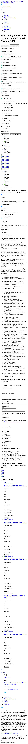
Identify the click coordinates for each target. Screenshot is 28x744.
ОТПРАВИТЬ (5, 417)
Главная (6, 15)
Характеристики (5, 45)
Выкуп (5, 22)
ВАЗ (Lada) (7, 29)
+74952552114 (7, 677)
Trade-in (6, 20)
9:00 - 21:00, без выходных (11, 689)
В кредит (6, 518)
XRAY (5, 30)
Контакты (6, 23)
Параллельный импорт (10, 18)
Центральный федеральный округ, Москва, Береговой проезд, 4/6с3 (12, 2)
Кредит (6, 19)
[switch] (1, 194)
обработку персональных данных (12, 421)
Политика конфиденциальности (9, 733)
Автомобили (7, 16)
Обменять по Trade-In (15, 134)
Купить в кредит (5, 134)
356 (5, 31)
